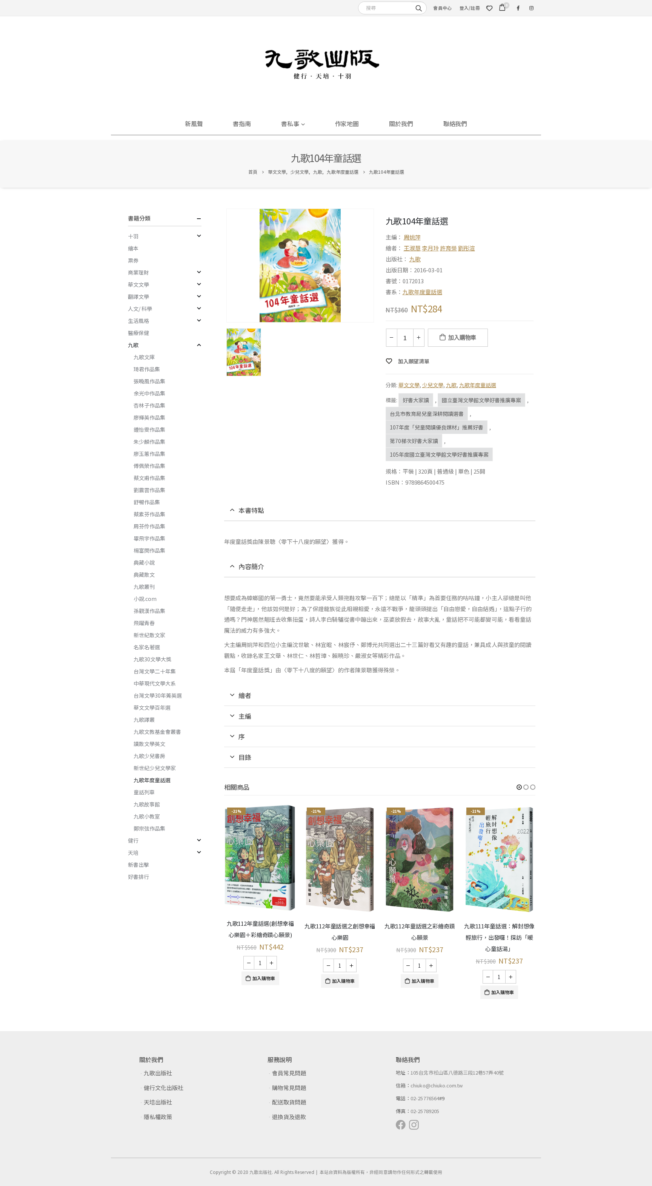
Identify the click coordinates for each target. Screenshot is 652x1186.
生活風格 (138, 320)
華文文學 (409, 385)
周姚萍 (412, 237)
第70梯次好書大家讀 (414, 441)
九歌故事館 (147, 804)
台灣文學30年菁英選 (158, 695)
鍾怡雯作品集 (149, 429)
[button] (519, 787)
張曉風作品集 (149, 381)
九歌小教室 (147, 816)
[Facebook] (518, 8)
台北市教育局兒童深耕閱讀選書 (427, 413)
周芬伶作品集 (149, 526)
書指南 (242, 123)
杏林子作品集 (149, 405)
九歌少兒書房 (149, 756)
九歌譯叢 (144, 719)
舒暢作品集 (147, 502)
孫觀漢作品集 (149, 611)
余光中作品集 (149, 393)
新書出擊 (138, 864)
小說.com (145, 598)
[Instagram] (531, 8)
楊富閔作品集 (149, 550)
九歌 (415, 259)
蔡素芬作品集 (149, 514)
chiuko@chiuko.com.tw (437, 1085)
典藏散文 (144, 574)
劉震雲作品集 (149, 490)
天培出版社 (158, 1102)
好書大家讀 (416, 400)
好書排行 (138, 876)
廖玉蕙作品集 (149, 453)
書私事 (290, 123)
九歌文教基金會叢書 (157, 731)
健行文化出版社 (163, 1088)
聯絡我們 (455, 123)
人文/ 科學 (140, 308)
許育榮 (448, 248)
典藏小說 (144, 562)
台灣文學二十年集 (155, 671)
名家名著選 (147, 647)
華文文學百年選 (152, 707)
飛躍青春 (144, 623)
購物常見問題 (289, 1088)
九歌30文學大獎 (152, 659)
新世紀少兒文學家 (155, 768)
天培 (133, 852)
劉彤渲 (466, 248)
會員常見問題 (289, 1073)
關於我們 (401, 123)
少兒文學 (432, 385)
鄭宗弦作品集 (149, 828)
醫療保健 (138, 333)
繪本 (133, 248)
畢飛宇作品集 (149, 538)
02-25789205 (425, 1111)
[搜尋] (418, 7)
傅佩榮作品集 (149, 465)
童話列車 (144, 792)
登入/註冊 (470, 8)
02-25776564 (425, 1098)
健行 (133, 840)
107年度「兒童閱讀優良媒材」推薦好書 (436, 427)
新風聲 (194, 123)
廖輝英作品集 (149, 417)
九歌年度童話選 (422, 292)
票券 (133, 260)
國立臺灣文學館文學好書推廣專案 (481, 400)
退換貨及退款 (289, 1117)
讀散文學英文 (149, 743)
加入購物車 (462, 337)
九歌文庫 (144, 357)
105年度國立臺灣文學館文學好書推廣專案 (439, 454)
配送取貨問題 (289, 1102)
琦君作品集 (147, 369)
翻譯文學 (138, 296)
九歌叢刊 (144, 586)
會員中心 (442, 8)
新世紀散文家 (149, 635)
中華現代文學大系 (155, 683)
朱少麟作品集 (149, 441)
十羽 (133, 236)
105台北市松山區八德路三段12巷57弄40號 (457, 1072)
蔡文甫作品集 (149, 478)
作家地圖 (347, 123)
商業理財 (138, 272)
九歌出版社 (158, 1073)
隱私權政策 (158, 1117)
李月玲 (430, 248)
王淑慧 (412, 248)
